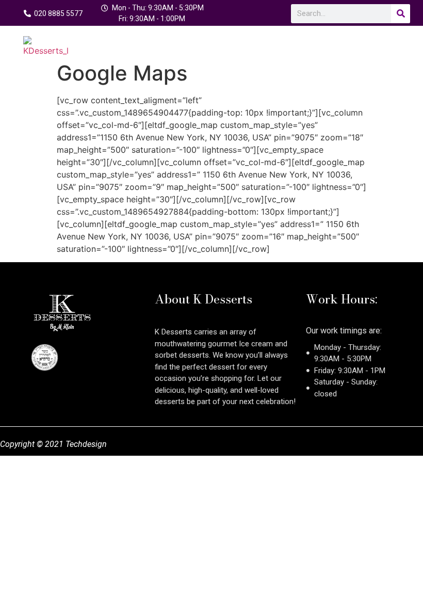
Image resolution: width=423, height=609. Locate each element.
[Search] (400, 13)
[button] (392, 41)
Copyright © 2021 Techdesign (53, 444)
